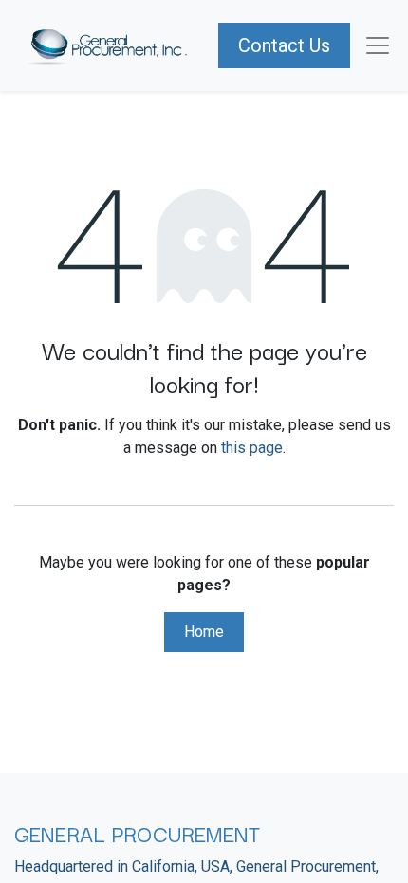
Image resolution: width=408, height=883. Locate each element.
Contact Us (284, 45)
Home (204, 631)
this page (252, 448)
